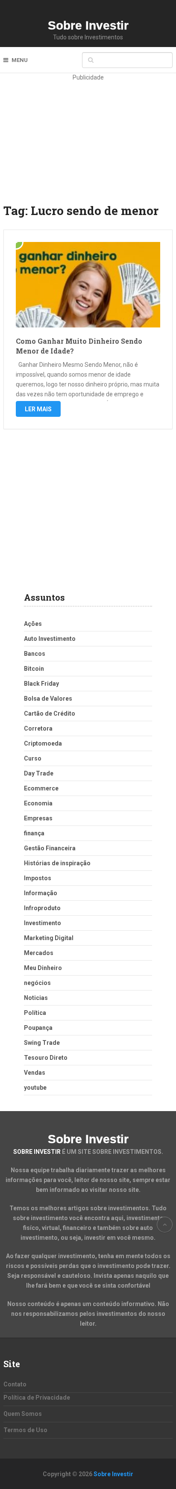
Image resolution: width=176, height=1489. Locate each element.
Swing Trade (42, 1042)
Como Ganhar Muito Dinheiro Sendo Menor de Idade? (79, 345)
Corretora (38, 728)
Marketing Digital (48, 938)
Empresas (38, 818)
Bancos (34, 653)
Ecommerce (41, 788)
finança (34, 833)
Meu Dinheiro (43, 967)
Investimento (42, 923)
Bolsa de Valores (48, 698)
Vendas (34, 1072)
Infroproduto (42, 908)
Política (35, 1012)
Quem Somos (22, 1413)
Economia (38, 803)
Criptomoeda (43, 743)
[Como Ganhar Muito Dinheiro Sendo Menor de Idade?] (88, 284)
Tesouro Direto (45, 1057)
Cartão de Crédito (49, 713)
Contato (14, 1384)
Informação (40, 893)
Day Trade (38, 773)
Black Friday (41, 683)
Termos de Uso (25, 1430)
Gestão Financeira (50, 848)
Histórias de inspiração (57, 863)
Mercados (38, 952)
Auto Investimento (50, 638)
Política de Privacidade (36, 1397)
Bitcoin (34, 668)
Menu (20, 60)
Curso (32, 758)
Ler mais (38, 409)
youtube (35, 1087)
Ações (33, 623)
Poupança (38, 1027)
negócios (37, 982)
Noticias (36, 997)
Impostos (37, 878)
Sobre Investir (88, 25)
